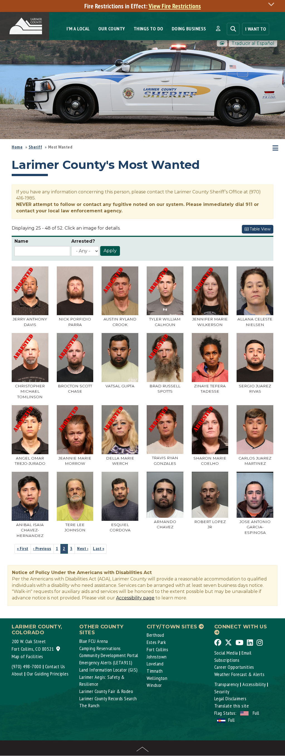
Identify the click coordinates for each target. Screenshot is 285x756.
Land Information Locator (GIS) (108, 670)
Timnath (155, 671)
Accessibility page (135, 598)
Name (21, 241)
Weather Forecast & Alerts (239, 674)
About (17, 673)
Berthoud (155, 635)
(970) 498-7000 (26, 666)
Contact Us (55, 666)
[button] (218, 29)
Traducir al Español (253, 43)
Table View (260, 229)
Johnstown (157, 656)
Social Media (226, 653)
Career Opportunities (234, 667)
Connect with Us (240, 627)
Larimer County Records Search (108, 698)
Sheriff (35, 147)
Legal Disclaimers (230, 698)
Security (222, 691)
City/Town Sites (173, 627)
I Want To (255, 29)
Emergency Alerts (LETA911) (105, 662)
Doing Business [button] (189, 28)
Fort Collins (157, 649)
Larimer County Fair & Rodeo (106, 691)
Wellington (157, 678)
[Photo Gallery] (222, 43)
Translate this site (231, 705)
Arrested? (83, 241)
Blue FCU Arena (93, 641)
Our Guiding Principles (47, 673)
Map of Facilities (27, 656)
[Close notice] (272, 4)
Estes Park (156, 642)
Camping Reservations (100, 648)
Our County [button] (111, 28)
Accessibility (254, 684)
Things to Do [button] (148, 28)
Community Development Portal (108, 655)
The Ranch (89, 705)
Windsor (154, 685)
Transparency (226, 684)
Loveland (155, 663)
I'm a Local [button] (78, 28)
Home (17, 147)
